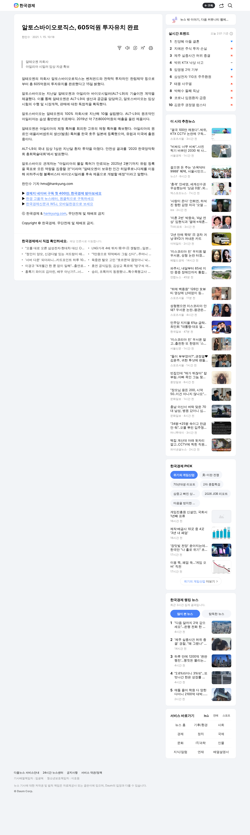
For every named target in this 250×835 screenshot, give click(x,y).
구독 (210, 5)
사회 (221, 725)
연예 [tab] (215, 715)
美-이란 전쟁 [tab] (210, 475)
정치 (201, 734)
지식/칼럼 (180, 752)
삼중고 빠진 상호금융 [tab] (186, 494)
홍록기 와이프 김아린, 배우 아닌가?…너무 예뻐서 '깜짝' (55, 272)
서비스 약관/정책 (91, 772)
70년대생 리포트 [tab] (184, 484)
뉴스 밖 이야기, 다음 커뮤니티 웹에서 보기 (208, 19)
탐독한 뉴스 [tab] (216, 614)
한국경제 (27, 5)
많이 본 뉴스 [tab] (185, 614)
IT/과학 (201, 743)
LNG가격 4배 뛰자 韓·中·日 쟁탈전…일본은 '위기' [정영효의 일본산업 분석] (122, 248)
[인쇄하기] (151, 48)
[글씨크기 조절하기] (143, 48)
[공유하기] (221, 5)
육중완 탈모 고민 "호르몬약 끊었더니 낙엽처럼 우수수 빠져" (122, 260)
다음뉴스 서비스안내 (26, 772)
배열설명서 (221, 752)
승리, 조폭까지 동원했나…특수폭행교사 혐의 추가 (122, 272)
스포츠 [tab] (226, 715)
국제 (221, 734)
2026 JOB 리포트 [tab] (216, 494)
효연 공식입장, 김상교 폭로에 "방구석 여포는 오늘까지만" (122, 266)
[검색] (231, 5)
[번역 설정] (135, 48)
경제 (180, 734)
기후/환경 (201, 725)
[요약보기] (119, 48)
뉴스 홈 (180, 725)
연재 (201, 752)
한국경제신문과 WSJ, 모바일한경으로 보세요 (59, 204)
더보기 (199, 581)
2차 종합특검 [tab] (211, 484)
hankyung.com (55, 213)
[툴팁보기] (231, 34)
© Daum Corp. (23, 791)
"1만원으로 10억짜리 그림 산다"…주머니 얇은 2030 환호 (122, 254)
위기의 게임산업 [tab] (184, 475)
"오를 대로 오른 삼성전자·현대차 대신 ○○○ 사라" (55, 248)
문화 (180, 743)
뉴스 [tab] (206, 715)
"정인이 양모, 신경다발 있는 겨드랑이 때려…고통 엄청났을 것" (55, 254)
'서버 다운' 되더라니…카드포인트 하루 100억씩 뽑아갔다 (55, 260)
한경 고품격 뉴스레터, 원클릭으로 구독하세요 (60, 199)
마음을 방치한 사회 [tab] (185, 503)
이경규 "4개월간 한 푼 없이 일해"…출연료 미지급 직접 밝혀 (55, 266)
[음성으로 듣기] (127, 48)
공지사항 (72, 772)
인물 (221, 743)
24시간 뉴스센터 (53, 772)
